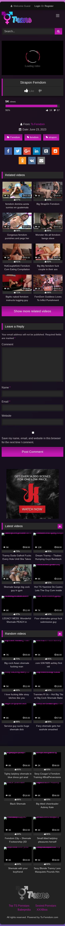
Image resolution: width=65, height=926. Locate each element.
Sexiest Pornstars (45, 905)
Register (49, 6)
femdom (34, 137)
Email (6, 401)
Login (37, 6)
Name (6, 387)
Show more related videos (32, 311)
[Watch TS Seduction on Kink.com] (32, 518)
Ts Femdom (38, 124)
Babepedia (24, 909)
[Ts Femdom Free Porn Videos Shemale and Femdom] (27, 18)
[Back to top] (54, 916)
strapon (53, 137)
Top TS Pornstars (19, 905)
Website (6, 415)
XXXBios (42, 909)
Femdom (15, 137)
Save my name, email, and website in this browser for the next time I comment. (31, 440)
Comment (7, 344)
